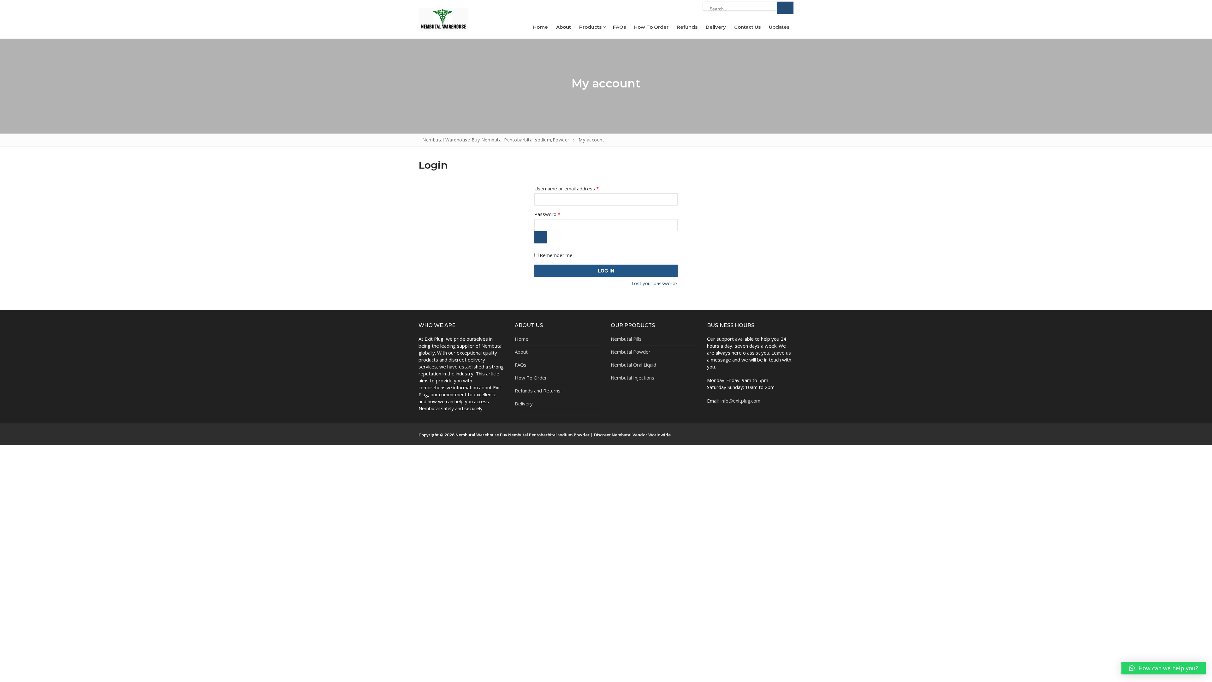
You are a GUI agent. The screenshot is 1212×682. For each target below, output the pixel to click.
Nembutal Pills (626, 339)
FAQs (520, 365)
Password (557, 214)
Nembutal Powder (631, 352)
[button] (1163, 668)
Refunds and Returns (538, 390)
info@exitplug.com (740, 401)
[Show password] (540, 237)
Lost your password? (655, 283)
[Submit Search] (785, 8)
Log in (606, 270)
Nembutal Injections (632, 377)
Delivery (524, 403)
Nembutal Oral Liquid (633, 365)
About (521, 352)
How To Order (531, 377)
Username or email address (576, 188)
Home (521, 339)
